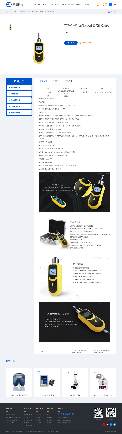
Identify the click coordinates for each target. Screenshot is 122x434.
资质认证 (38, 420)
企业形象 (38, 423)
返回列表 (113, 12)
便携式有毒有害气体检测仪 (46, 12)
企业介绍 (38, 414)
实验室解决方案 (10, 414)
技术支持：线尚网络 (52, 431)
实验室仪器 (14, 94)
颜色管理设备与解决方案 (13, 417)
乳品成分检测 (15, 87)
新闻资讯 (71, 4)
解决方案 (37, 4)
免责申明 (113, 431)
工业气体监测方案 (33, 12)
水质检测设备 (15, 112)
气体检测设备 (22, 12)
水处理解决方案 (10, 423)
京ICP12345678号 (40, 431)
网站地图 (107, 431)
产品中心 (46, 4)
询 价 (72, 43)
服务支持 (63, 4)
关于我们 (79, 4)
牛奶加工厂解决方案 (11, 420)
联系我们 (86, 4)
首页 (31, 4)
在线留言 (49, 423)
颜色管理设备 (15, 100)
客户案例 (55, 4)
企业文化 (38, 417)
